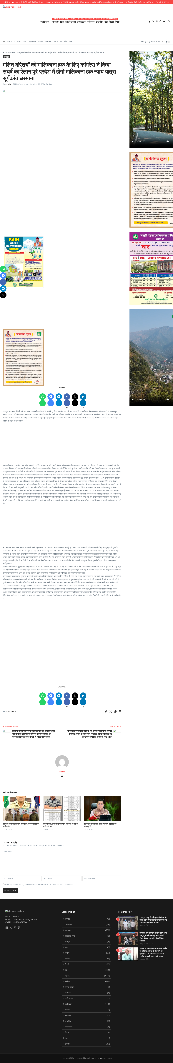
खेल (62, 21)
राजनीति (99, 21)
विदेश (111, 21)
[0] (3, 282)
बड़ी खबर (81, 21)
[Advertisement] (84, 178)
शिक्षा (117, 21)
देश (106, 21)
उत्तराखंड (45, 21)
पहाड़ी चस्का (70, 21)
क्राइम (55, 21)
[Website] (62, 776)
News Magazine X (105, 1058)
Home (5, 52)
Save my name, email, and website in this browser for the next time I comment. (39, 884)
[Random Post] (162, 42)
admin (8, 84)
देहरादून (19, 52)
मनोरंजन (90, 21)
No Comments (21, 84)
